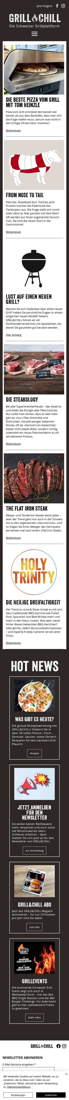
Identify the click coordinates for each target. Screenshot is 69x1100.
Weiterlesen (13, 130)
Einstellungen (18, 1095)
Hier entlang (13, 335)
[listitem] (34, 718)
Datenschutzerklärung (18, 1086)
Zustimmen (51, 1095)
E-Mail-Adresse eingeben (18, 1064)
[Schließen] (64, 1076)
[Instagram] (64, 1046)
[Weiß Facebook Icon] (57, 5)
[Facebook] (58, 1046)
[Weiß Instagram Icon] (63, 5)
